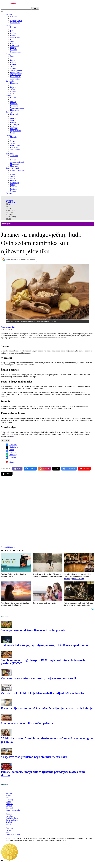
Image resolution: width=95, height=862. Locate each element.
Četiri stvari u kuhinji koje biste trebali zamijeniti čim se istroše (42, 693)
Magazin (9, 135)
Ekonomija (10, 81)
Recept (8, 219)
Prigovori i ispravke (8, 547)
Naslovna (9, 14)
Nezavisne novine (7, 327)
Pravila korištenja (12, 818)
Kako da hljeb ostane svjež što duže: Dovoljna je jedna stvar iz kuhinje (47, 708)
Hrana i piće (10, 210)
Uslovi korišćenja (12, 820)
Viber (11, 450)
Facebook (13, 445)
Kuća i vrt (9, 212)
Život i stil (9, 112)
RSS (7, 832)
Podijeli (6, 440)
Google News (70, 468)
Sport (8, 54)
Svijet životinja (11, 217)
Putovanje (9, 214)
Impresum (9, 824)
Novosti (8, 25)
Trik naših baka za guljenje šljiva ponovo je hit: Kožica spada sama (44, 645)
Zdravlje (9, 204)
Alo (14, 436)
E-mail (11, 462)
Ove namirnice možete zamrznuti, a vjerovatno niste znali (38, 678)
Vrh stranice (7, 789)
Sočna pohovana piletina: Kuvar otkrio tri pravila (33, 630)
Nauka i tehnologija (13, 168)
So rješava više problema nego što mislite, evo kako (34, 757)
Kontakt (8, 814)
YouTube (86, 468)
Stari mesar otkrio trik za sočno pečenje (27, 723)
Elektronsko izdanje (13, 834)
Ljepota (8, 208)
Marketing (9, 816)
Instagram (46, 468)
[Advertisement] (47, 495)
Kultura (8, 95)
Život (8, 206)
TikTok (8, 473)
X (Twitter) (13, 447)
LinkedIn (12, 457)
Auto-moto (10, 154)
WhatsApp (13, 455)
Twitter (8, 830)
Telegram (12, 452)
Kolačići (9, 822)
